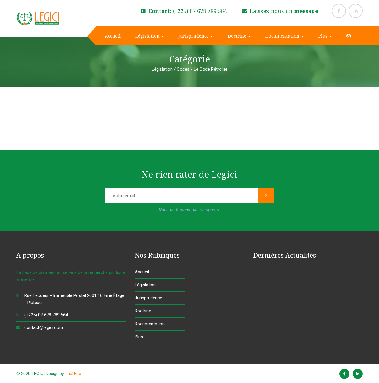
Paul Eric (73, 373)
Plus (323, 36)
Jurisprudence (194, 36)
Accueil (112, 36)
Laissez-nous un (283, 10)
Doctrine (238, 36)
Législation (148, 36)
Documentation (283, 36)
